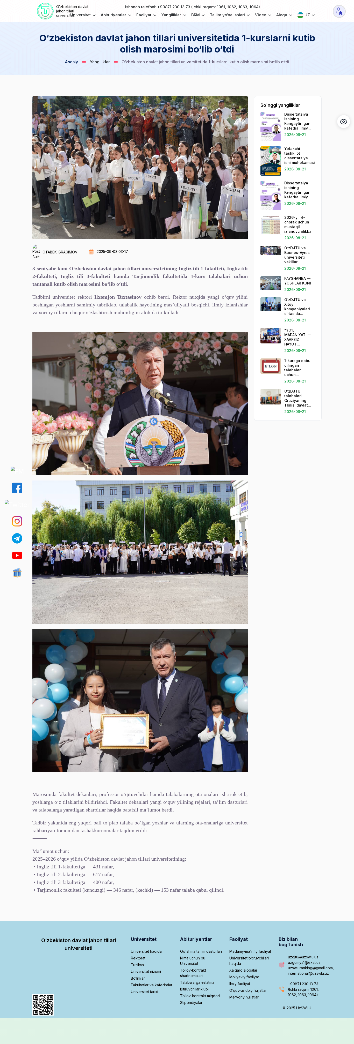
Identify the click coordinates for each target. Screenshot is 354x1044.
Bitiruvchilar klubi (194, 989)
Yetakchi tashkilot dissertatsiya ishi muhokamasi (299, 155)
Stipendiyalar (191, 1002)
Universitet (81, 14)
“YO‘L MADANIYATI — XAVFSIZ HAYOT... (297, 337)
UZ (307, 14)
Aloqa (282, 14)
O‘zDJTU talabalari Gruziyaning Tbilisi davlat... (297, 398)
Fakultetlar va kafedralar (151, 985)
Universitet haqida (146, 951)
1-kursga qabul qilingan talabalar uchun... (297, 367)
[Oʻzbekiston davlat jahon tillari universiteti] (46, 11)
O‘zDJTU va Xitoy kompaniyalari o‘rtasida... (297, 306)
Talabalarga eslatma (197, 982)
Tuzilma (137, 965)
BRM (196, 14)
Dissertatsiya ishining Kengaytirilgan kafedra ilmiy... (297, 121)
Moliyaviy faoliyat (244, 977)
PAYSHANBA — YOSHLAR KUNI (297, 280)
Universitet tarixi (144, 991)
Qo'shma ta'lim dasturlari (201, 951)
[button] (343, 121)
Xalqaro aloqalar (243, 970)
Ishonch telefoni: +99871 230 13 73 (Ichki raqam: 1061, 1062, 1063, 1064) (192, 6)
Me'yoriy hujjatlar (244, 997)
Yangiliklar (171, 14)
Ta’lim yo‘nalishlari (228, 14)
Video (261, 14)
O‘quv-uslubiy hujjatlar (248, 990)
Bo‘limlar (138, 978)
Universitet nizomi (146, 971)
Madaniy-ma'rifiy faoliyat (250, 951)
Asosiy (71, 61)
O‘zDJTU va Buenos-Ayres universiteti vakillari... (297, 255)
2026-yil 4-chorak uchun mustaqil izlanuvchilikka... (299, 224)
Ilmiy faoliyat (239, 983)
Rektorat (138, 958)
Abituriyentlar (114, 14)
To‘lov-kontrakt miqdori (200, 996)
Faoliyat (144, 14)
